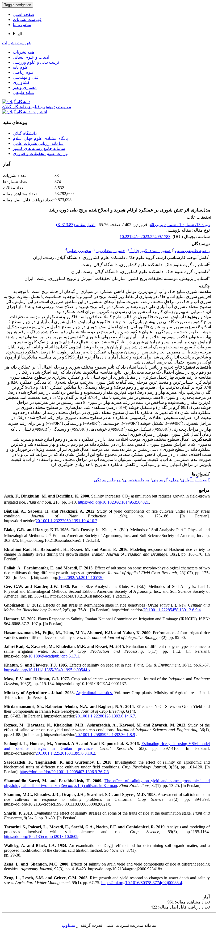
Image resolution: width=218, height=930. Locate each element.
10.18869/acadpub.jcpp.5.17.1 (53, 656)
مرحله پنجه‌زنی (136, 480)
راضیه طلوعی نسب (192, 250)
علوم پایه (20, 67)
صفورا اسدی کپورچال (151, 250)
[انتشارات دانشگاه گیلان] (24, 112)
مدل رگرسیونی (165, 480)
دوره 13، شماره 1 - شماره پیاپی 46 (180, 224)
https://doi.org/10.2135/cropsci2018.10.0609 (41, 836)
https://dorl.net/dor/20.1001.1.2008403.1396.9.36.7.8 (64, 771)
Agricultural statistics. (94, 692)
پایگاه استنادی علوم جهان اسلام (40, 138)
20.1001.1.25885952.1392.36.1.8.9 (105, 734)
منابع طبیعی (23, 92)
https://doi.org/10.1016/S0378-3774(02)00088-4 (141, 882)
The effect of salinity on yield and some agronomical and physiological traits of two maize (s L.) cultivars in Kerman (107, 783)
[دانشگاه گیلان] (16, 102)
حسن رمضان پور (110, 250)
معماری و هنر (25, 87)
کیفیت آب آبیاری (195, 480)
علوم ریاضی (23, 72)
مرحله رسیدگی (107, 480)
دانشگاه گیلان (25, 133)
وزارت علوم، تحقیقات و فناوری (40, 153)
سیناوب (68, 925)
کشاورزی (21, 82)
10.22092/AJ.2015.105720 (80, 577)
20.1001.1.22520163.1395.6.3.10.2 (65, 753)
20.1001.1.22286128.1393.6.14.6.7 (105, 716)
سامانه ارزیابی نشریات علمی (38, 143)
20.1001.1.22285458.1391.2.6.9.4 (172, 610)
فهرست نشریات (27, 19)
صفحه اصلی (23, 14)
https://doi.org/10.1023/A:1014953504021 (113, 502)
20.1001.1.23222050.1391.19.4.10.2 (66, 520)
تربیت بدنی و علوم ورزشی (36, 62)
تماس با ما (22, 24)
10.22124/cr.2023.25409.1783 (145, 236)
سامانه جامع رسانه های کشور (39, 148)
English (19, 33)
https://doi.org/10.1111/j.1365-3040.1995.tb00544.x (47, 670)
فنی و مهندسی (26, 77)
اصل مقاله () (75, 224)
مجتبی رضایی (79, 250)
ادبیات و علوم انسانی (31, 57)
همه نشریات (23, 52)
